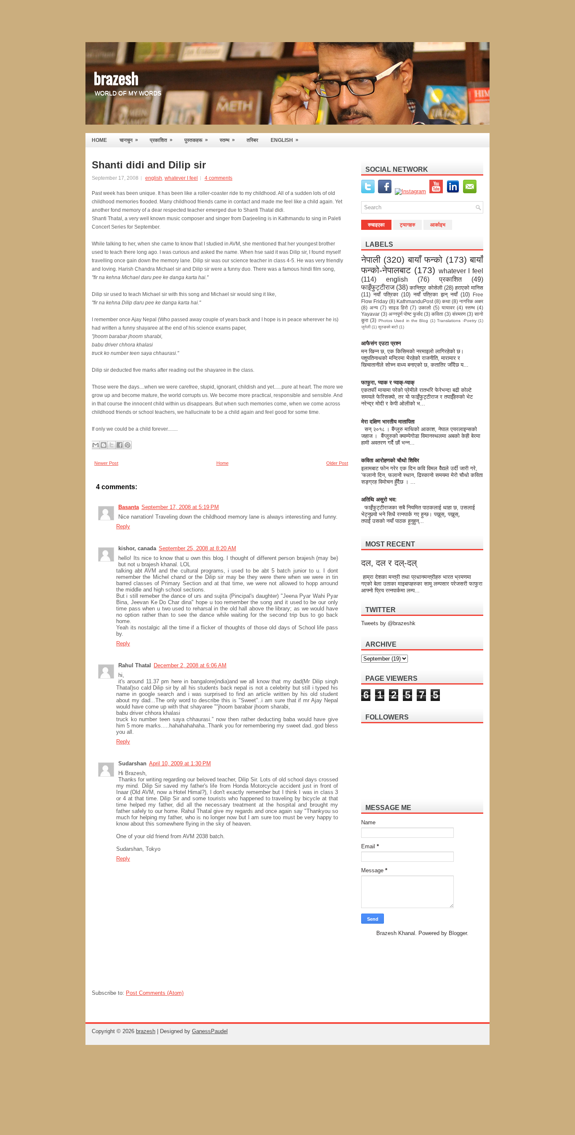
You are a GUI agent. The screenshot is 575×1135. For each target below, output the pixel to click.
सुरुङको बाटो (388, 327)
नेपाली (371, 259)
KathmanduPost (415, 301)
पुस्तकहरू (196, 140)
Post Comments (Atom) (155, 993)
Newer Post (106, 463)
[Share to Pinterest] (127, 445)
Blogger (458, 933)
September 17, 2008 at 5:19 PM (180, 507)
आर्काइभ (437, 225)
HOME (99, 140)
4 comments (218, 178)
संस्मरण (459, 314)
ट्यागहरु (407, 225)
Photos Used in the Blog (403, 320)
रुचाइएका (376, 225)
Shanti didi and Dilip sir (149, 165)
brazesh (116, 77)
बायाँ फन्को (425, 259)
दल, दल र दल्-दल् (389, 563)
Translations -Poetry (456, 320)
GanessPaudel (210, 1031)
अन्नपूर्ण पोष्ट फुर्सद (406, 314)
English (284, 140)
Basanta (128, 507)
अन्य (374, 307)
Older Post (337, 463)
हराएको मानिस (469, 288)
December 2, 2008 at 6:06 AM (190, 665)
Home (222, 463)
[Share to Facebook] (119, 445)
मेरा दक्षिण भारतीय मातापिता (388, 421)
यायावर (448, 307)
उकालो (424, 307)
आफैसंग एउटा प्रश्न (381, 343)
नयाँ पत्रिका (385, 294)
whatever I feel (181, 178)
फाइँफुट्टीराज (377, 287)
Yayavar (370, 314)
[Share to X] (111, 445)
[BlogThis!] (103, 445)
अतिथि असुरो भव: (379, 499)
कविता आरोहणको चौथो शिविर (390, 460)
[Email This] (95, 445)
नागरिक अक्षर (471, 301)
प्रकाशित (161, 140)
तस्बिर (252, 140)
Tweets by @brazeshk (388, 623)
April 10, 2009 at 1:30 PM (180, 763)
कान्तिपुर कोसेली (426, 288)
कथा (446, 301)
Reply (123, 526)
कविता (437, 314)
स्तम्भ (227, 140)
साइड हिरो (398, 307)
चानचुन (129, 140)
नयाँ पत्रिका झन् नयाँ (435, 294)
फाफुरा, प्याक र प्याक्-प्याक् (388, 382)
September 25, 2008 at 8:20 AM (197, 548)
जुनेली (365, 327)
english (153, 178)
